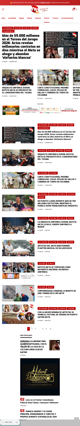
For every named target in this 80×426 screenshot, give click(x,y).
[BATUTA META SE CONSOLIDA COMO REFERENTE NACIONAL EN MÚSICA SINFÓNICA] (18, 269)
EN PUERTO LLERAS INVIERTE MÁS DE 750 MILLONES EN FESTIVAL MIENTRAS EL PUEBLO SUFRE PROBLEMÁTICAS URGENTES (58, 203)
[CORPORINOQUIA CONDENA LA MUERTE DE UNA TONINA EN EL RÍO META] (18, 291)
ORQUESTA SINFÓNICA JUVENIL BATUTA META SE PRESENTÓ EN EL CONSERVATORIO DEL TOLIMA (17, 90)
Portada (60, 150)
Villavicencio (8, 31)
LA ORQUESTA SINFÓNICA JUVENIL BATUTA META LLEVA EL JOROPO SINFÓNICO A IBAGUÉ (57, 224)
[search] (76, 9)
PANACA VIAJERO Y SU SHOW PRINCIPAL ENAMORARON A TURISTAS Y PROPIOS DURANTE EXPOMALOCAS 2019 (38, 414)
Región (34, 28)
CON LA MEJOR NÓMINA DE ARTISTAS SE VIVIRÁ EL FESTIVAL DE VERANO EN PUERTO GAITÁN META (57, 314)
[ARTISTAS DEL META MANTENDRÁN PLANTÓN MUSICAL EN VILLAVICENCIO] (18, 246)
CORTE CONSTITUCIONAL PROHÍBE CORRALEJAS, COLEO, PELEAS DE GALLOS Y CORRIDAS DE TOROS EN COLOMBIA (53, 91)
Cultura (18, 28)
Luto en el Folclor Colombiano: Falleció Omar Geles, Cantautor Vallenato (39, 401)
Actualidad (7, 28)
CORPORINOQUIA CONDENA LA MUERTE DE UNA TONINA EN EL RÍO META (57, 292)
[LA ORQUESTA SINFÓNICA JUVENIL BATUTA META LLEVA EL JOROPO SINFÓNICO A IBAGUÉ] (18, 224)
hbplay (5, 61)
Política (71, 194)
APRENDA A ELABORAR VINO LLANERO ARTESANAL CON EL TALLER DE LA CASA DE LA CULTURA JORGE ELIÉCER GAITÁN (33, 346)
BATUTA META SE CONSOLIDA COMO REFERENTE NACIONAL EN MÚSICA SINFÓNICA (54, 269)
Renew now (45, 3)
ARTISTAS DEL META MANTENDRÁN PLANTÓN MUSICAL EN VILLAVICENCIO (55, 247)
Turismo (71, 308)
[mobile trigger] (4, 9)
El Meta (26, 28)
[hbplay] (40, 9)
